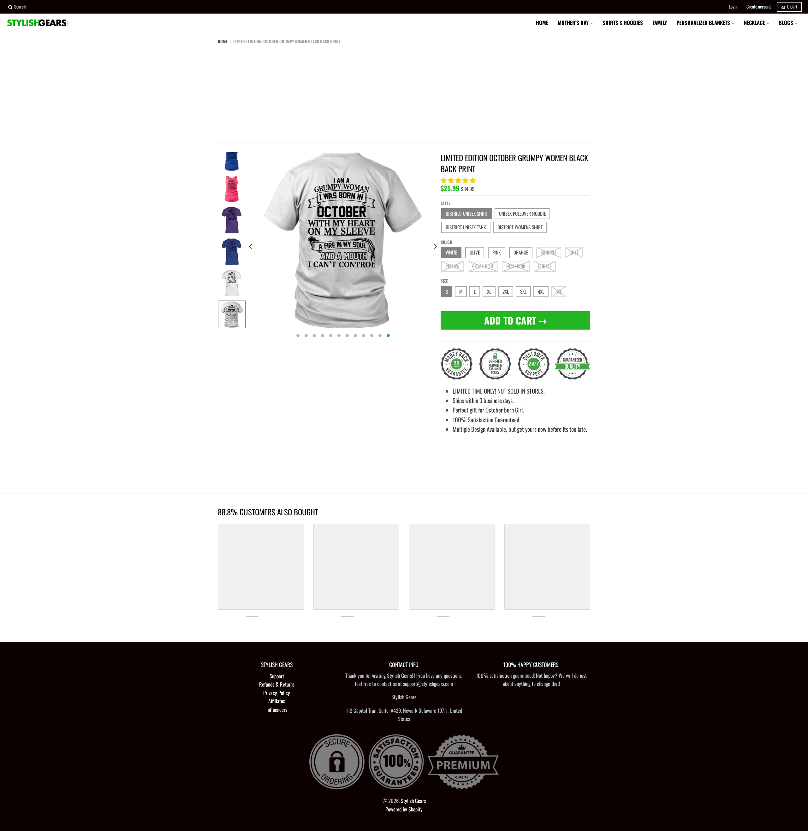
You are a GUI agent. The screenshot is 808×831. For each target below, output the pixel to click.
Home (223, 41)
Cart (792, 6)
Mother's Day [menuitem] (573, 22)
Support (277, 676)
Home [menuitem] (542, 22)
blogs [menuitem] (786, 22)
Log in (733, 6)
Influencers (276, 709)
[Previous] (251, 246)
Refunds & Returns (276, 684)
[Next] (435, 246)
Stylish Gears (413, 801)
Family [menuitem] (659, 22)
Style (445, 203)
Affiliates (276, 701)
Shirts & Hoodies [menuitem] (623, 22)
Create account (758, 6)
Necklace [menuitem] (754, 22)
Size (444, 281)
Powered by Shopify (404, 809)
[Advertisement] (404, 92)
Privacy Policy (276, 693)
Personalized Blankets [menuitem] (703, 22)
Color (446, 242)
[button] (459, 179)
